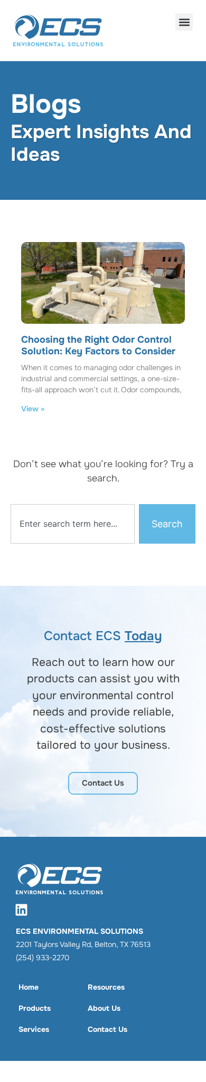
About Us (104, 1008)
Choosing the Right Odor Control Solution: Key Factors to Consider (98, 345)
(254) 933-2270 (42, 957)
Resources (106, 987)
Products (34, 1008)
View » (32, 408)
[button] (184, 22)
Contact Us (107, 1029)
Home (28, 987)
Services (33, 1029)
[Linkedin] (21, 910)
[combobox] (73, 524)
